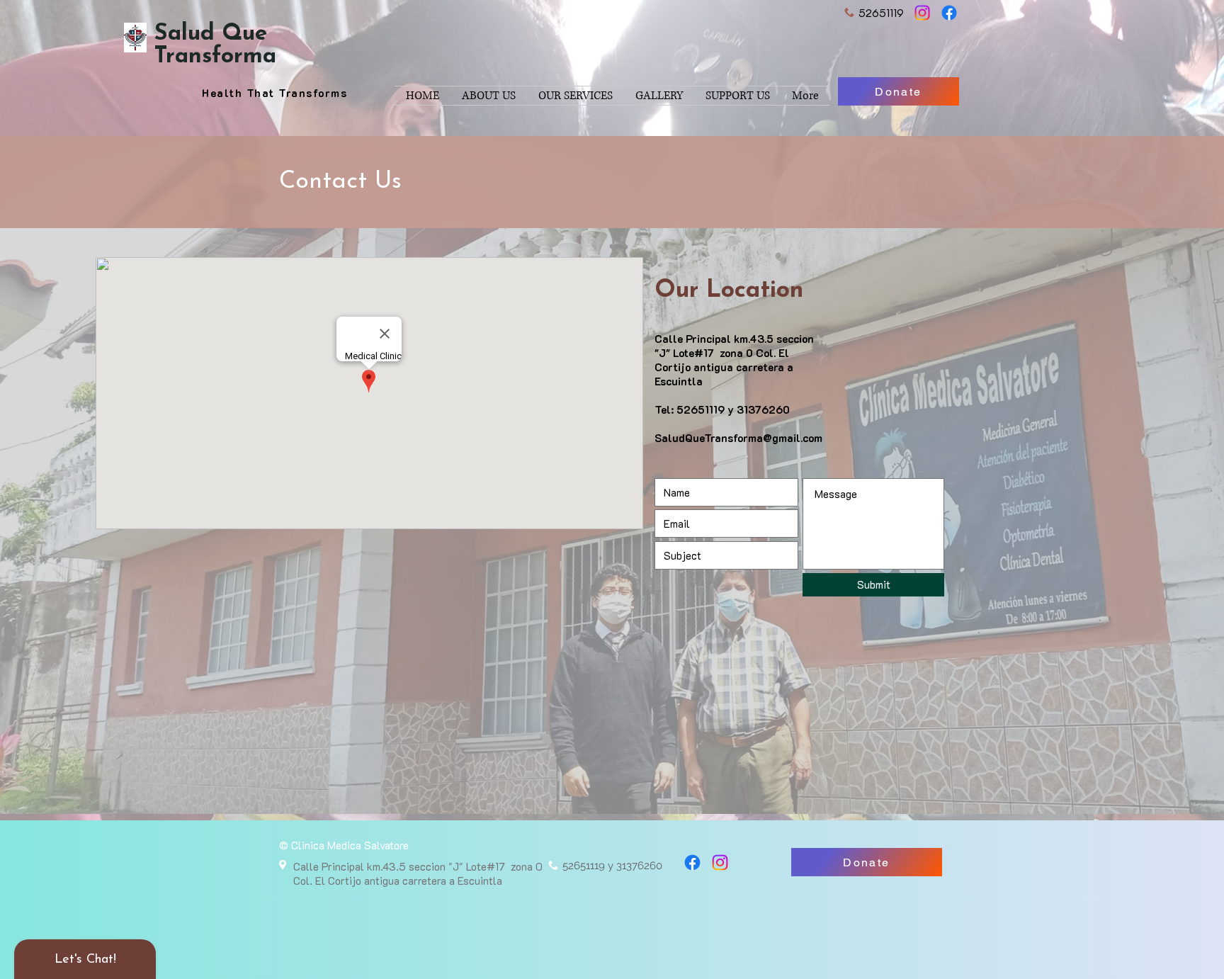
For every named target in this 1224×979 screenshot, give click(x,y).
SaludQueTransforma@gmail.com (738, 438)
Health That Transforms (274, 93)
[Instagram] (922, 13)
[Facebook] (949, 13)
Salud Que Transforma (215, 45)
